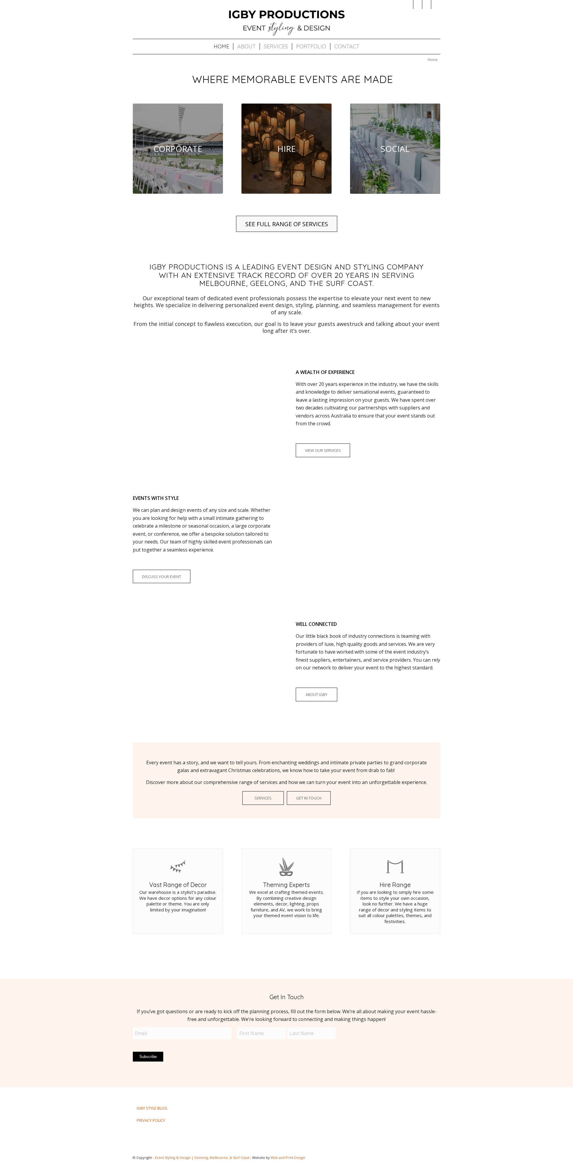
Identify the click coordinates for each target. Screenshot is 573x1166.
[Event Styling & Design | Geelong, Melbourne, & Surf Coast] (286, 22)
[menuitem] (221, 46)
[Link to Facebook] (417, 4)
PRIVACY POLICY (151, 1120)
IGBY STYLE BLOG (152, 1108)
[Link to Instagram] (408, 4)
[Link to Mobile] (435, 4)
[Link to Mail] (426, 4)
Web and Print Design (288, 1157)
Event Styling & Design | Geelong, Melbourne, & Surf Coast (202, 1157)
